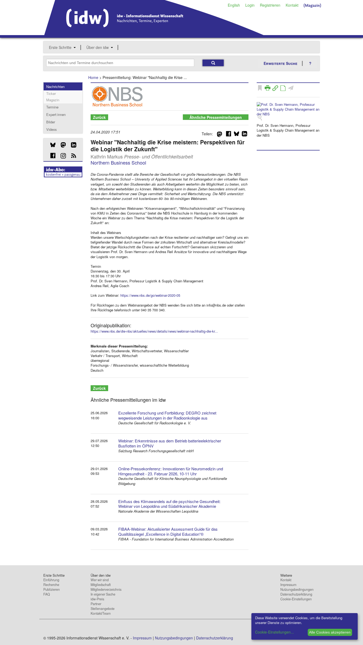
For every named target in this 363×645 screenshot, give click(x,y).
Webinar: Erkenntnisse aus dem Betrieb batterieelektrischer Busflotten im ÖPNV (169, 443)
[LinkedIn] (71, 145)
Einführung (51, 579)
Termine (52, 107)
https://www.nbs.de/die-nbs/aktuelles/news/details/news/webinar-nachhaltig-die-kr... (154, 331)
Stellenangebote (103, 608)
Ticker (51, 93)
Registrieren (270, 5)
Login (250, 5)
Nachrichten (55, 86)
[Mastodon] (61, 145)
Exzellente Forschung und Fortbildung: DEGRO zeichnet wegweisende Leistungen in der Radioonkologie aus (167, 415)
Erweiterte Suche (280, 63)
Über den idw (97, 47)
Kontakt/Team (101, 613)
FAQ (46, 594)
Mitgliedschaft (101, 584)
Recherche (51, 584)
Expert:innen (56, 114)
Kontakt (292, 5)
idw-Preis (97, 599)
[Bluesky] (51, 145)
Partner (96, 603)
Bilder (50, 121)
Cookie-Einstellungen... (274, 632)
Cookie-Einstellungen (296, 599)
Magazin (52, 99)
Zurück (99, 117)
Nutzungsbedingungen (297, 589)
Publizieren (51, 589)
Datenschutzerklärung (296, 594)
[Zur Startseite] (154, 33)
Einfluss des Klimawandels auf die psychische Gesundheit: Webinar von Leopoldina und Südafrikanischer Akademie (169, 504)
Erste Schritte (60, 47)
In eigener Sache (103, 594)
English (234, 5)
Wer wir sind (100, 579)
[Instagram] (61, 155)
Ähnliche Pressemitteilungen (215, 117)
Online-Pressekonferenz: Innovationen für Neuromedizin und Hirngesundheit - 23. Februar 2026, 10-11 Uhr (170, 471)
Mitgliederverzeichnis (106, 589)
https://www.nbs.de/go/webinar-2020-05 (150, 295)
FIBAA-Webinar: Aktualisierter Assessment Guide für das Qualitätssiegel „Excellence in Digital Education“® (168, 531)
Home (93, 77)
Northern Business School (118, 162)
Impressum (288, 584)
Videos (51, 129)
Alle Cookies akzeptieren (330, 632)
